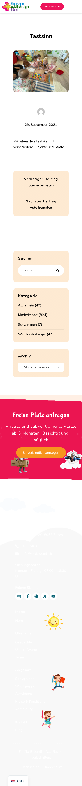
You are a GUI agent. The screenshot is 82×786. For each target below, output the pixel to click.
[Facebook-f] (27, 596)
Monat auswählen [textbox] (37, 367)
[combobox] (41, 367)
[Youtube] (53, 596)
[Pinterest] (36, 596)
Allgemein (26, 305)
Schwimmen (27, 324)
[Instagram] (19, 596)
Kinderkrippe (28, 315)
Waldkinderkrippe (32, 334)
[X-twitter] (45, 596)
